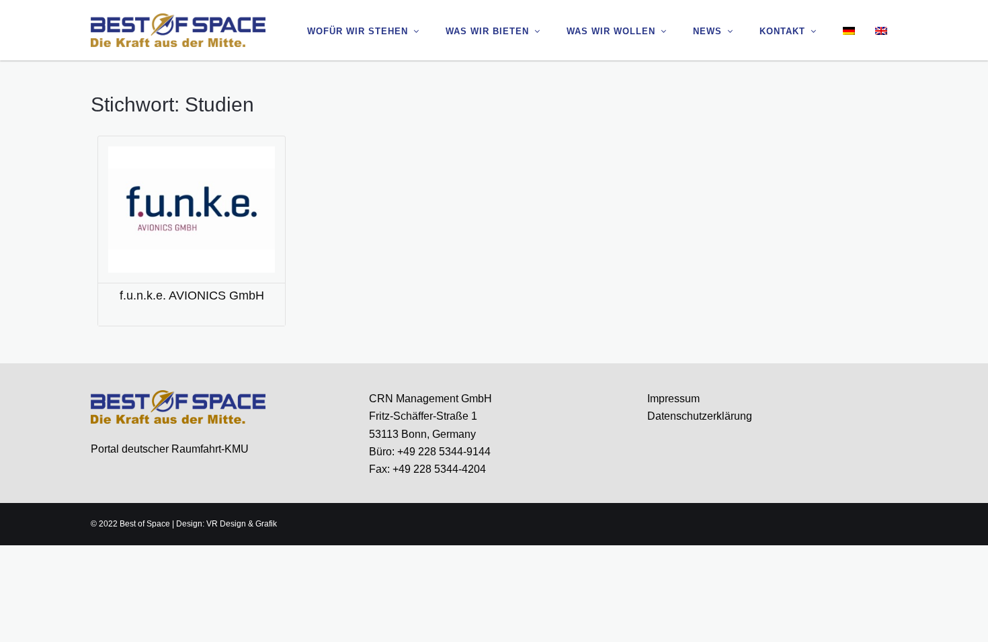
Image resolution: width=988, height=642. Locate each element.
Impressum (673, 398)
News (707, 31)
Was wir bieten (487, 31)
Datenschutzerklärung (699, 416)
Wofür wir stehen (357, 31)
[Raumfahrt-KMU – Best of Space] (178, 30)
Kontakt (782, 31)
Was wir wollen (611, 31)
